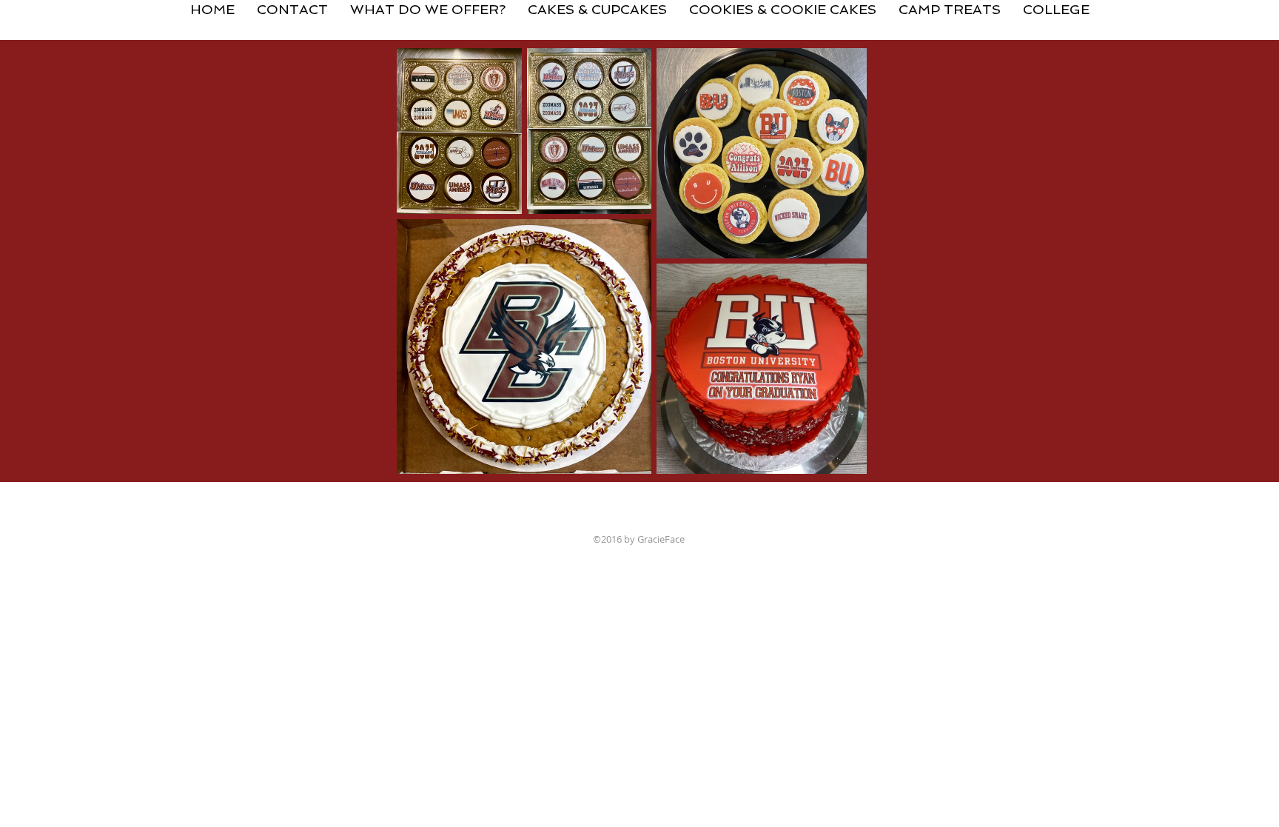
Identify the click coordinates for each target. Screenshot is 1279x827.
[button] (597, 3)
